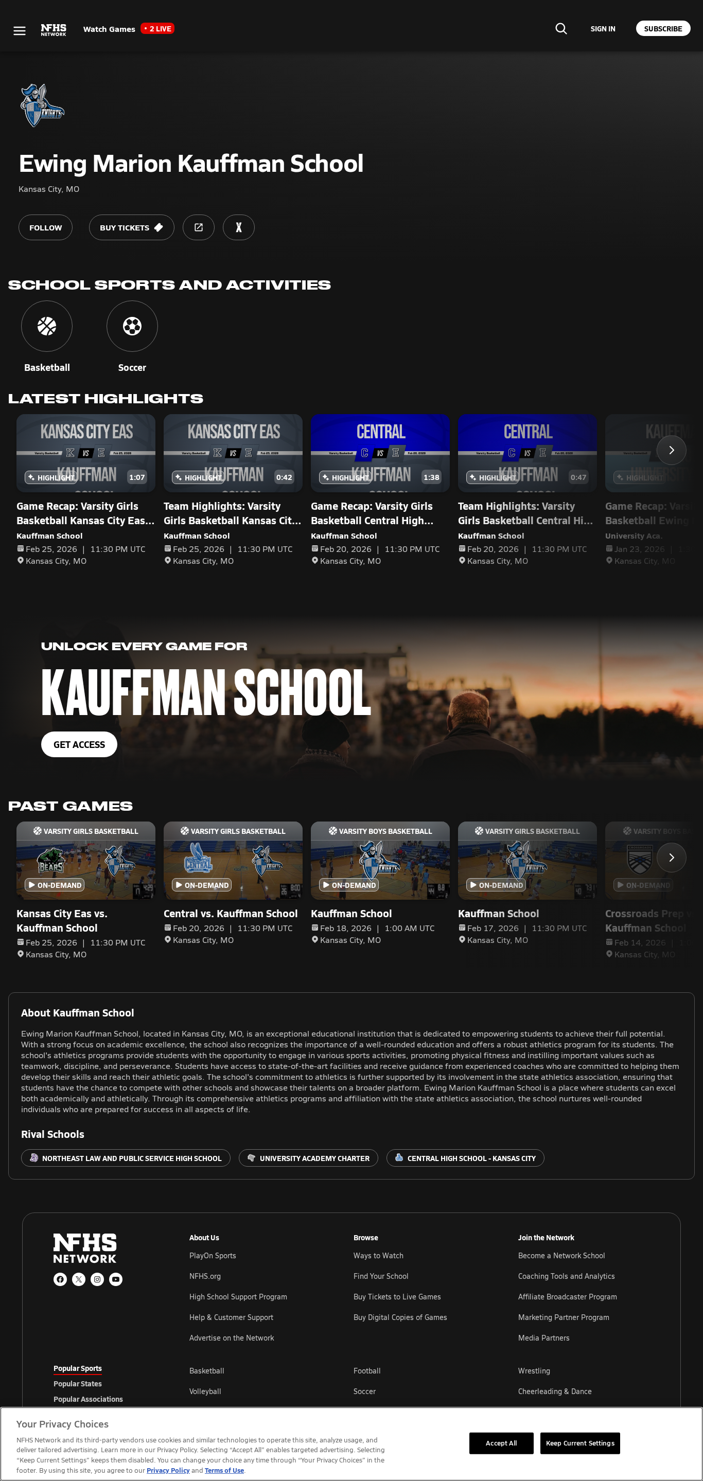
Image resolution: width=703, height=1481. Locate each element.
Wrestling (534, 1371)
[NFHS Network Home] (54, 30)
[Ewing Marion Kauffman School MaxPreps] (239, 227)
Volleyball (205, 1391)
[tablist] (105, 1383)
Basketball (206, 1371)
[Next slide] (672, 450)
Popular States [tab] (78, 1383)
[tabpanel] (419, 1391)
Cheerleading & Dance (555, 1391)
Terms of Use (224, 1470)
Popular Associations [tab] (88, 1398)
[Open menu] (19, 31)
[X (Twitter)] (78, 1279)
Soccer (365, 1391)
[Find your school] (561, 28)
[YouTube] (115, 1279)
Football (367, 1371)
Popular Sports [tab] (78, 1367)
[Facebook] (60, 1279)
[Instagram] (97, 1279)
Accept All (501, 1443)
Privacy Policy (168, 1470)
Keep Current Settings (580, 1443)
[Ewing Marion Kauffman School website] (199, 227)
